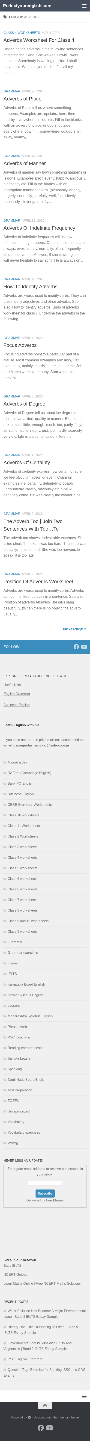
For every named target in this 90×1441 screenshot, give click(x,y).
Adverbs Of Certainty (26, 462)
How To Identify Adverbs (30, 286)
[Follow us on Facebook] (76, 646)
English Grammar (16, 694)
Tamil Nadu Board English (27, 1079)
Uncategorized (19, 1111)
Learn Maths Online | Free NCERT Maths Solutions (42, 1283)
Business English (16, 705)
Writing (13, 1143)
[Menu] (84, 5)
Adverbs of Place (22, 99)
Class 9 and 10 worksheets (28, 921)
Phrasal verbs (18, 1027)
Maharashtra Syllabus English (30, 1016)
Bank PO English (20, 783)
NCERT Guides (15, 1274)
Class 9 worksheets (23, 931)
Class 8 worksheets (23, 910)
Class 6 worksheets (23, 879)
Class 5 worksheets (23, 868)
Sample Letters (19, 1058)
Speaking (15, 1069)
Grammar (11, 91)
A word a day (17, 762)
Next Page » (75, 629)
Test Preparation (20, 1090)
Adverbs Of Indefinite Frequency (39, 228)
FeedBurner (55, 1200)
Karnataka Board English (26, 984)
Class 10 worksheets (23, 815)
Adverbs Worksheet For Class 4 (38, 40)
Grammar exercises (23, 953)
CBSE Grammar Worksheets (30, 804)
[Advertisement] (26, 1242)
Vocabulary (16, 1122)
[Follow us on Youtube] (84, 646)
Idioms (13, 963)
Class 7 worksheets (23, 900)
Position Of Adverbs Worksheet (38, 581)
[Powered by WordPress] (29, 1417)
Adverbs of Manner (24, 163)
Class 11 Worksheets (24, 826)
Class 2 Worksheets (23, 836)
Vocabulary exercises (24, 1132)
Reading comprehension (26, 1048)
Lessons (14, 1005)
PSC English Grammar (25, 1359)
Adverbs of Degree (24, 404)
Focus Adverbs (20, 345)
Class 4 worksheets (21, 32)
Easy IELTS (12, 1265)
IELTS (12, 974)
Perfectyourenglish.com (27, 5)
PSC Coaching (19, 1037)
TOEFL (13, 1101)
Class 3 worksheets (23, 847)
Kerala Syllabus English (25, 995)
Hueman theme (68, 1417)
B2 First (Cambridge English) (29, 773)
